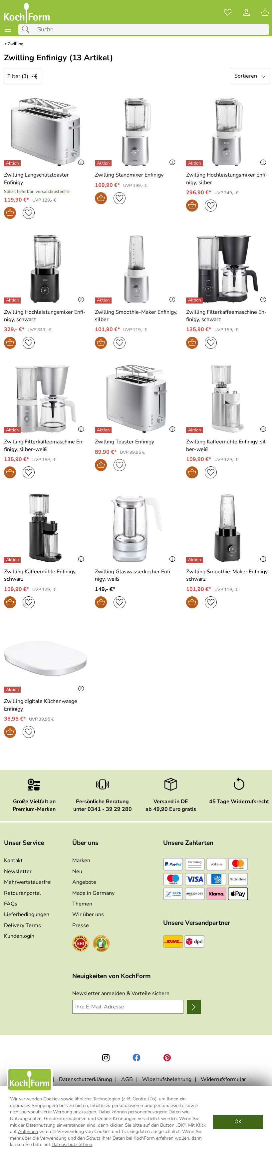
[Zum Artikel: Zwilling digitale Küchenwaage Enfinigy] (45, 658)
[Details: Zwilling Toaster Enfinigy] (104, 430)
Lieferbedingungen (26, 914)
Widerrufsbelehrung (166, 1079)
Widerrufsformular (223, 1079)
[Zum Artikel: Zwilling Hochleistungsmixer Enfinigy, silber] (227, 132)
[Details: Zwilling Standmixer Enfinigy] (104, 163)
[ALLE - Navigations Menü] (7, 29)
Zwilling (16, 44)
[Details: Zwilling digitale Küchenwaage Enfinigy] (13, 690)
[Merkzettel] (228, 13)
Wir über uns (88, 914)
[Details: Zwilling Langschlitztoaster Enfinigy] (13, 163)
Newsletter (18, 871)
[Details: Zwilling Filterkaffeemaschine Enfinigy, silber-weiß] (13, 430)
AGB (127, 1079)
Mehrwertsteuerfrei (28, 882)
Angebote (84, 882)
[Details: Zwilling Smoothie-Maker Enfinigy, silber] (104, 300)
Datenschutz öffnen (72, 1144)
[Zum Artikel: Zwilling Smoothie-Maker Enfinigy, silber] (136, 269)
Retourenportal (22, 893)
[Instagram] (106, 1057)
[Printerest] (167, 1057)
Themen (82, 903)
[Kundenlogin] (246, 13)
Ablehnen (28, 1131)
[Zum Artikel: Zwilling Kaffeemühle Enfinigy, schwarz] (45, 528)
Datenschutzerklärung (85, 1079)
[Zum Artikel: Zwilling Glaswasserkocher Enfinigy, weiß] (136, 528)
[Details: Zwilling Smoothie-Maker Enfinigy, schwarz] (195, 560)
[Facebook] (136, 1057)
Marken (81, 860)
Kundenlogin (19, 936)
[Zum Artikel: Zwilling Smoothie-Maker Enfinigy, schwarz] (227, 528)
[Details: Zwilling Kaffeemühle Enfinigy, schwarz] (13, 560)
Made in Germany (93, 893)
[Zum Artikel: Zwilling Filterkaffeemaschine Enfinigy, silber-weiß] (45, 399)
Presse (80, 925)
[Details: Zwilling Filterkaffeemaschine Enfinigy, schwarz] (195, 300)
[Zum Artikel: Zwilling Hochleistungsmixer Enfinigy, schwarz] (45, 269)
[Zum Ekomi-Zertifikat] (101, 944)
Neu (77, 871)
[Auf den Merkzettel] (29, 213)
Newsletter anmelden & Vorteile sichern (120, 993)
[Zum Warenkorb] (265, 13)
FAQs (10, 903)
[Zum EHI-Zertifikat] (80, 944)
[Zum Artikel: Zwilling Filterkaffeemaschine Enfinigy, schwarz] (227, 269)
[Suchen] (27, 29)
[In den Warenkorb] (10, 213)
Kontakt (13, 860)
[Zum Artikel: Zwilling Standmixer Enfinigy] (136, 132)
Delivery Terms (22, 925)
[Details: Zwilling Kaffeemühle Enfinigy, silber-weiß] (195, 430)
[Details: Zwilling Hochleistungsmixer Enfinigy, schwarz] (13, 300)
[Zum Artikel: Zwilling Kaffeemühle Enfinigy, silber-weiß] (227, 399)
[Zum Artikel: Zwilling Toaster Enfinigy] (136, 399)
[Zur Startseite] (27, 13)
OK (238, 1121)
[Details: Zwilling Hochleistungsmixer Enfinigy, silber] (195, 163)
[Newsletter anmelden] (194, 1007)
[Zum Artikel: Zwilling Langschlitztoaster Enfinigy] (45, 132)
